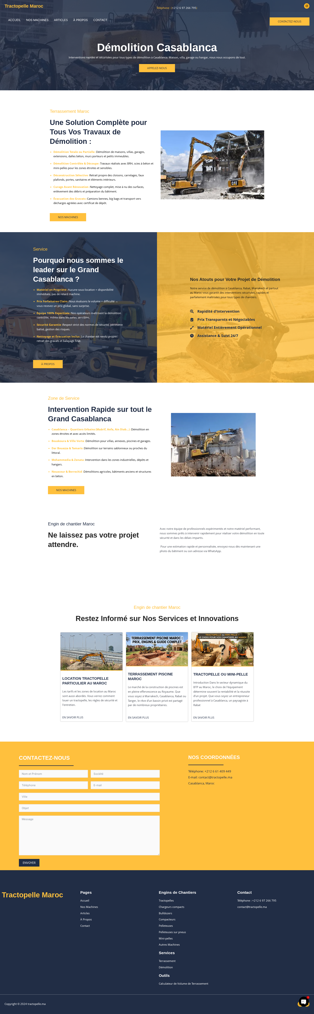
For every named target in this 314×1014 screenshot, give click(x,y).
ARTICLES (61, 20)
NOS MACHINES (37, 20)
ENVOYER (29, 863)
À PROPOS (80, 20)
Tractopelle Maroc (24, 6)
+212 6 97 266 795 (184, 8)
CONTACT (100, 20)
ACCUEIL (14, 20)
